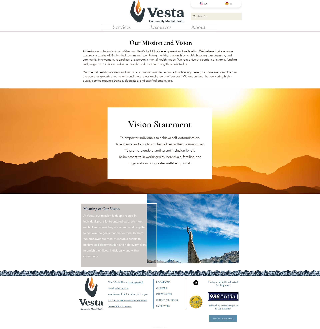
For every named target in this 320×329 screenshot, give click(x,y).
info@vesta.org (122, 288)
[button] (160, 27)
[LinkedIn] (195, 282)
